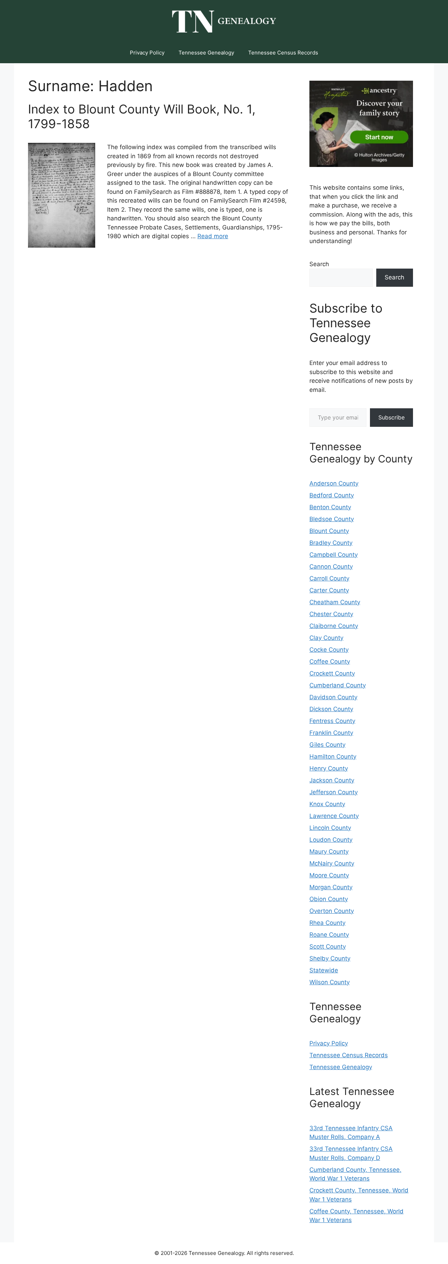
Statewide (323, 970)
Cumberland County (337, 685)
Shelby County (329, 958)
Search (319, 264)
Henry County (328, 768)
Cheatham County (334, 602)
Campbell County (333, 554)
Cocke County (329, 649)
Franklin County (331, 732)
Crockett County (332, 673)
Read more (212, 236)
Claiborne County (333, 625)
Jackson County (331, 780)
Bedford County (331, 495)
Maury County (329, 851)
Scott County (327, 946)
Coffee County (329, 661)
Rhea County (327, 922)
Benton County (330, 507)
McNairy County (331, 863)
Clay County (326, 637)
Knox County (327, 804)
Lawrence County (334, 815)
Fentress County (332, 720)
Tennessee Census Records (283, 52)
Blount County (329, 530)
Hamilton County (332, 756)
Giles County (327, 744)
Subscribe (391, 417)
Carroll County (329, 578)
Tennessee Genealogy (206, 52)
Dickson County (331, 709)
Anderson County (333, 483)
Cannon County (331, 566)
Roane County (329, 934)
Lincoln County (330, 827)
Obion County (328, 899)
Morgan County (330, 887)
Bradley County (330, 542)
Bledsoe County (331, 519)
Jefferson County (333, 792)
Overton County (331, 910)
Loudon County (330, 839)
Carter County (329, 590)
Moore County (329, 875)
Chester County (331, 614)
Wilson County (329, 982)
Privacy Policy (147, 52)
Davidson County (333, 697)
